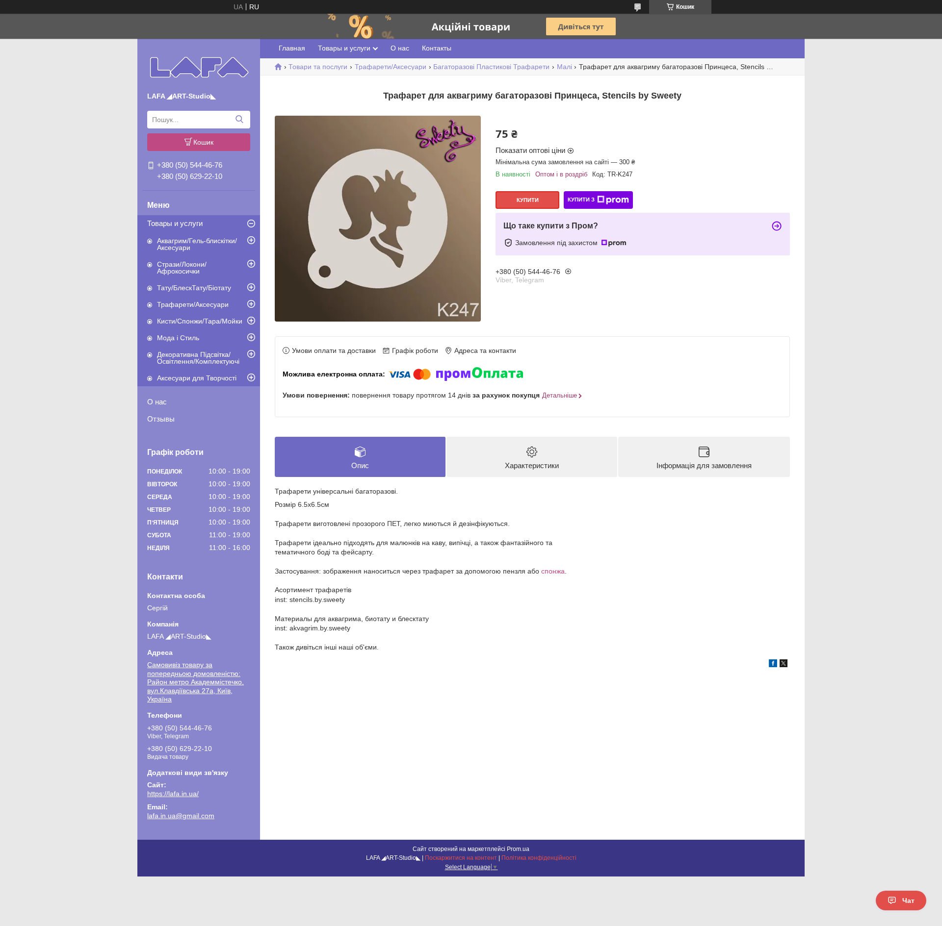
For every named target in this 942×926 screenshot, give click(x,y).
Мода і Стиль (178, 338)
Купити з (581, 199)
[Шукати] (239, 119)
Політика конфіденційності (538, 857)
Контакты (436, 48)
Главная (292, 48)
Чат (908, 900)
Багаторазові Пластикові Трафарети (491, 66)
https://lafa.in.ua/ (173, 794)
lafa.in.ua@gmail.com (180, 816)
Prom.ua (518, 849)
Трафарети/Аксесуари (193, 304)
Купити (528, 200)
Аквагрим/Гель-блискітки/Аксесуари (197, 244)
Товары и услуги (175, 223)
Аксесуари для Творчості (196, 378)
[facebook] (773, 665)
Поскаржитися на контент (461, 857)
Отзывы (161, 419)
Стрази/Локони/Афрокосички (182, 267)
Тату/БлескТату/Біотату (194, 288)
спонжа (553, 571)
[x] (783, 665)
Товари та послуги (317, 66)
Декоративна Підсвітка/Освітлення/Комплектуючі (198, 357)
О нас (157, 402)
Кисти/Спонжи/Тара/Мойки (199, 321)
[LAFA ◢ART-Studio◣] (199, 67)
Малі (564, 66)
